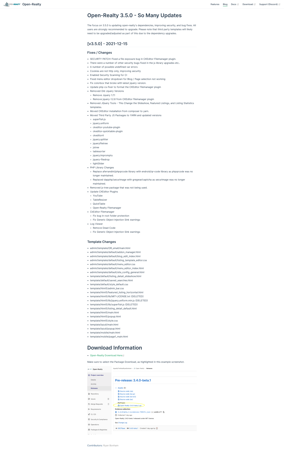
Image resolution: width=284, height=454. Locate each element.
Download (249, 4)
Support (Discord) (269, 4)
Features (215, 4)
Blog (225, 4)
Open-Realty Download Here (107, 355)
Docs (235, 4)
